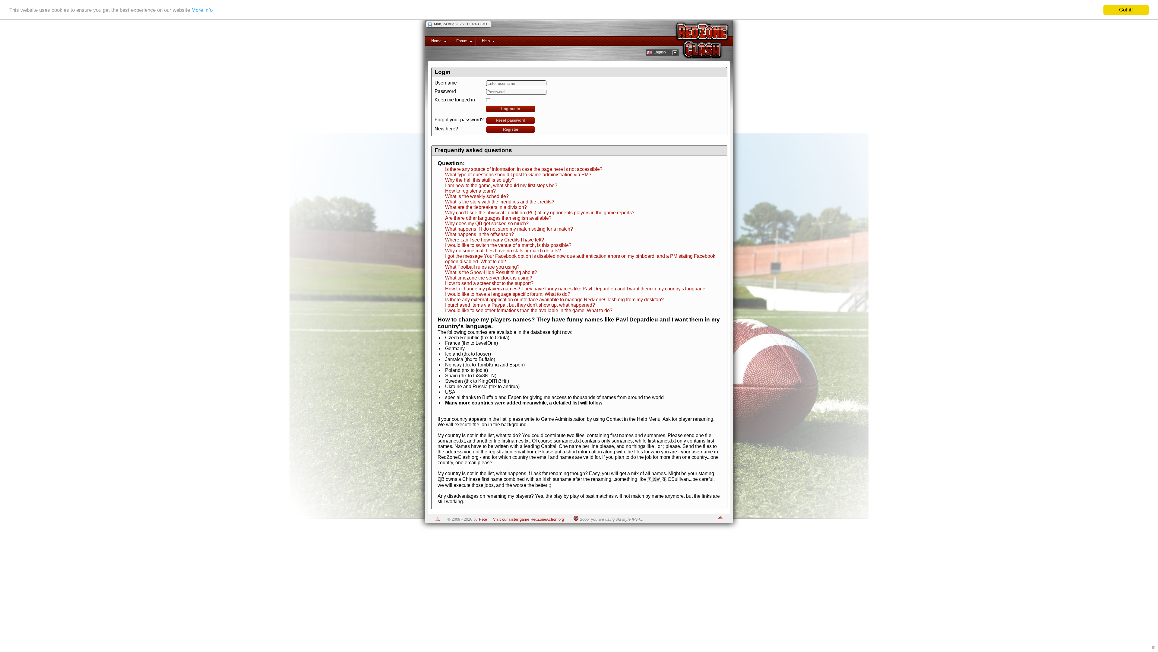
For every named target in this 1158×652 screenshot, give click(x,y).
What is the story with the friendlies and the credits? (499, 201)
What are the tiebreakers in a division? (486, 207)
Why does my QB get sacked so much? (487, 223)
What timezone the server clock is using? (488, 277)
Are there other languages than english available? (498, 218)
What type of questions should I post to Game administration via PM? (518, 174)
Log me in (510, 109)
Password (445, 91)
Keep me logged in (455, 99)
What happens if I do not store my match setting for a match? (509, 229)
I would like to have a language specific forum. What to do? (507, 294)
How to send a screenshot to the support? (489, 283)
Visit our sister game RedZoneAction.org (528, 519)
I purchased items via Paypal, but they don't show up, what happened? (520, 305)
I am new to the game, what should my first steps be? (501, 185)
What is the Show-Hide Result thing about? (491, 272)
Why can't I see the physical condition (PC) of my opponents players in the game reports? (539, 212)
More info (202, 10)
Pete (483, 519)
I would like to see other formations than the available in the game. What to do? (528, 310)
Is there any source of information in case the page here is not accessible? (524, 169)
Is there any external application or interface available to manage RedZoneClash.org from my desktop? (554, 299)
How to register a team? (470, 190)
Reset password (510, 120)
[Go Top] (438, 519)
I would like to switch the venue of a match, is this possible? (508, 245)
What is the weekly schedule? (477, 196)
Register (510, 129)
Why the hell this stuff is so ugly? (479, 180)
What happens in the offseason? (479, 234)
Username (446, 82)
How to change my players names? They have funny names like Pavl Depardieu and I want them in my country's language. (576, 288)
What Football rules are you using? (482, 267)
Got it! (1126, 10)
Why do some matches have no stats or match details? (503, 250)
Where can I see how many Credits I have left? (494, 239)
